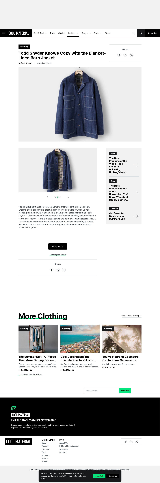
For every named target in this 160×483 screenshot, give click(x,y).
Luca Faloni (23, 374)
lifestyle (45, 449)
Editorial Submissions (68, 446)
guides (45, 458)
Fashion (71, 33)
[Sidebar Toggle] (4, 33)
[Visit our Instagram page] (141, 33)
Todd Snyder (55, 255)
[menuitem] (40, 33)
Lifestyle (84, 33)
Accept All (99, 476)
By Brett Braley (25, 63)
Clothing (32, 374)
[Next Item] (68, 197)
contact (63, 452)
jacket (63, 255)
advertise (63, 449)
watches (45, 455)
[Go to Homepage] (18, 33)
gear (44, 443)
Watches (61, 33)
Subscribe (152, 33)
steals (107, 33)
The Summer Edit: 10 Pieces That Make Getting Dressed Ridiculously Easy (37, 360)
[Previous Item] (47, 197)
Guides (96, 33)
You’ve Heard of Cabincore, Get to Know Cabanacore (120, 358)
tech (44, 452)
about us (63, 443)
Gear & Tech (38, 33)
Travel (52, 33)
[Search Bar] (133, 33)
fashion (45, 446)
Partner (39, 374)
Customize (113, 476)
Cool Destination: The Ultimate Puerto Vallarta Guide (76, 360)
